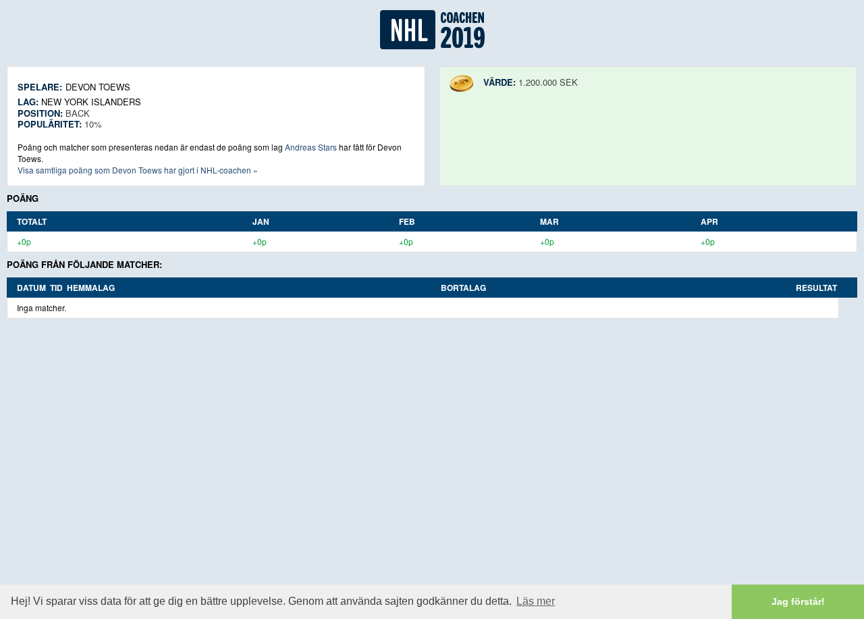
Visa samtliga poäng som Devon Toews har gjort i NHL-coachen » (138, 170)
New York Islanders (91, 101)
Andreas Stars (311, 147)
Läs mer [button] (535, 601)
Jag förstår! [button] (798, 601)
